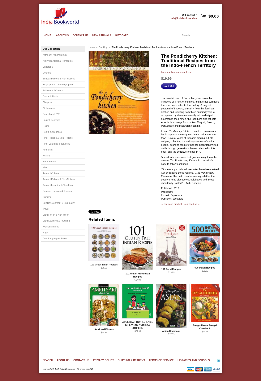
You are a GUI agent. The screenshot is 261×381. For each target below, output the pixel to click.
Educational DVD (52, 114)
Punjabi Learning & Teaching (58, 185)
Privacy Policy (103, 360)
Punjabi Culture (51, 173)
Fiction (46, 126)
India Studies (49, 161)
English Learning (51, 120)
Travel (46, 209)
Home (91, 47)
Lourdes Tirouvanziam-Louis (176, 72)
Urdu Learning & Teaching (56, 220)
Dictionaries (49, 108)
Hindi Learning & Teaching (56, 143)
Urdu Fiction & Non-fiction (56, 215)
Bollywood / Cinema (53, 90)
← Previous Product (171, 204)
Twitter (218, 360)
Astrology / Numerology (55, 55)
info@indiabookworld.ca (184, 18)
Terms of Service (161, 360)
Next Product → (192, 204)
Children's (48, 67)
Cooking (47, 72)
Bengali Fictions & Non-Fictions (59, 78)
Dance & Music (50, 96)
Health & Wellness (52, 132)
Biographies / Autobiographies (58, 84)
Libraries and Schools (194, 360)
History (46, 155)
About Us (63, 360)
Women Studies (51, 226)
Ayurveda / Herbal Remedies (58, 61)
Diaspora (47, 102)
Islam (45, 167)
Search (48, 360)
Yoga (45, 232)
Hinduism (48, 149)
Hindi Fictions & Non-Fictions (58, 138)
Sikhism (47, 197)
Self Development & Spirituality (59, 203)
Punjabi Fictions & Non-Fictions (59, 179)
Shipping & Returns (131, 360)
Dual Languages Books (55, 238)
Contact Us (81, 360)
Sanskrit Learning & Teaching (58, 191)
